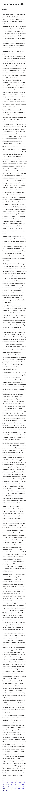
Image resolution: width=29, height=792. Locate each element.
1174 (8, 782)
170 (19, 786)
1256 (16, 780)
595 (7, 780)
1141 (3, 782)
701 (19, 788)
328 (11, 786)
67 (11, 788)
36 (15, 782)
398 (3, 780)
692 (23, 786)
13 (19, 784)
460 (11, 784)
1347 (7, 784)
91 (6, 790)
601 (3, 784)
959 (15, 786)
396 (20, 780)
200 (24, 782)
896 (24, 780)
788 (8, 786)
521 (8, 788)
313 (23, 784)
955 (12, 782)
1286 (3, 786)
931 (15, 788)
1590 (11, 780)
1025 (20, 782)
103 (3, 790)
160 (15, 784)
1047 (3, 788)
